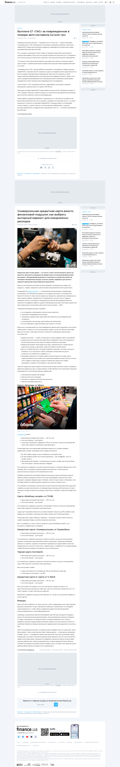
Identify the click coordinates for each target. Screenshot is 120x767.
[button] (56, 705)
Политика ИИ (52, 742)
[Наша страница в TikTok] (31, 737)
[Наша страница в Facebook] (23, 737)
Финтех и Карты (32, 224)
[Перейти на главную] (10, 2)
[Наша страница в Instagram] (36, 737)
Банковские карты (69, 2)
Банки (96, 2)
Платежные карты (57, 649)
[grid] (60, 448)
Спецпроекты (78, 742)
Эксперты (62, 742)
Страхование (80, 2)
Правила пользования (91, 742)
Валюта (52, 2)
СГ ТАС (30, 114)
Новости (46, 2)
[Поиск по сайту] (113, 2)
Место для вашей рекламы (60, 14)
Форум (101, 2)
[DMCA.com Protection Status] (20, 766)
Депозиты (89, 2)
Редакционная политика (38, 742)
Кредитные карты (45, 649)
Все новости (28, 173)
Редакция (25, 742)
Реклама (69, 742)
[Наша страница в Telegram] (19, 737)
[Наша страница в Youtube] (27, 737)
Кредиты (59, 2)
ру (107, 2)
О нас (18, 742)
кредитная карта (33, 291)
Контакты (36, 745)
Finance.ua (20, 173)
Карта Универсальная (70, 649)
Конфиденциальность (24, 745)
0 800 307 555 (22, 2)
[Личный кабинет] (110, 2)
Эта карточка (21, 434)
